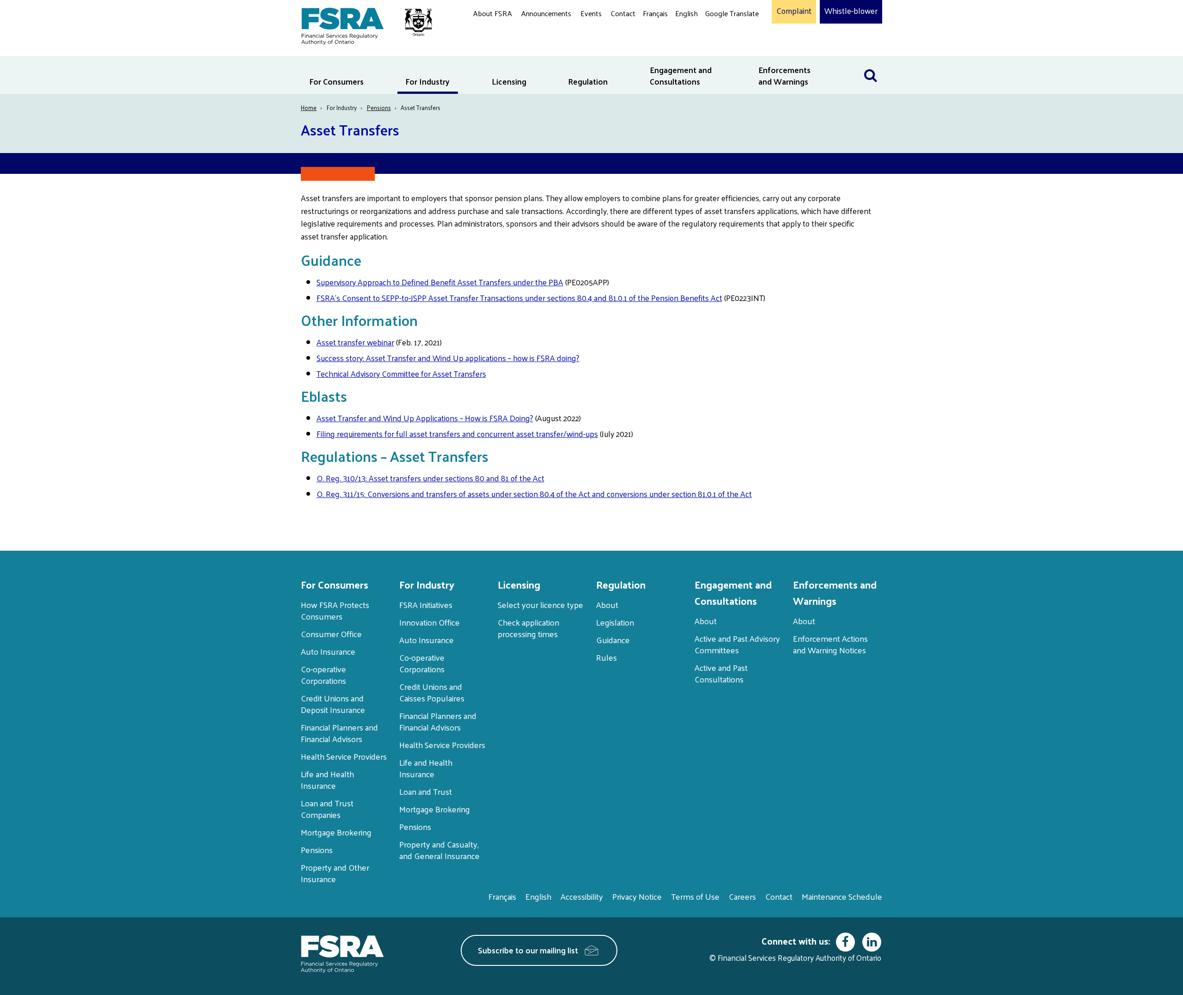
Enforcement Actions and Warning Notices (830, 644)
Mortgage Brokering (336, 832)
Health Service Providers (344, 756)
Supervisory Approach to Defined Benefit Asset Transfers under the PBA (440, 282)
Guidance (613, 639)
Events (591, 13)
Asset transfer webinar (355, 342)
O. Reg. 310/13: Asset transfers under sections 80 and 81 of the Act (430, 478)
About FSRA (492, 13)
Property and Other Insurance (335, 872)
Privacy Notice (637, 896)
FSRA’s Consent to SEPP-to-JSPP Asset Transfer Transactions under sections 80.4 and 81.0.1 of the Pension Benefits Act (519, 297)
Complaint (793, 11)
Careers (742, 896)
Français (655, 13)
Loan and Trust (425, 791)
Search (870, 62)
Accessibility (582, 896)
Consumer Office (331, 633)
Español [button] (719, 48)
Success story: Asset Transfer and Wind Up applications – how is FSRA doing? (448, 357)
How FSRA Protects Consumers (335, 610)
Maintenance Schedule (842, 896)
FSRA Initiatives (425, 604)
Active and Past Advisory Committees (737, 644)
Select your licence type (540, 604)
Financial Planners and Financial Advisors (339, 732)
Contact (623, 13)
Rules (606, 657)
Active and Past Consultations (721, 673)
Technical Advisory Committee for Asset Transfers (401, 373)
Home (309, 107)
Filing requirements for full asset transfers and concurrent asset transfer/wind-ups (457, 433)
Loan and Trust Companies (327, 808)
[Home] (362, 24)
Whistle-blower (851, 11)
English (686, 13)
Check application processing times (528, 627)
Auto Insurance (328, 651)
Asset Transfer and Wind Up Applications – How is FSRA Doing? (425, 418)
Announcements (546, 13)
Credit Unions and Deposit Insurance (333, 703)
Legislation (615, 622)
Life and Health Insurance (327, 779)
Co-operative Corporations (323, 674)
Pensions (379, 107)
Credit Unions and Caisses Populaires (431, 692)
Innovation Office (429, 622)
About (607, 604)
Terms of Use (695, 896)
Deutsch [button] (720, 35)
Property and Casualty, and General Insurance (439, 849)
